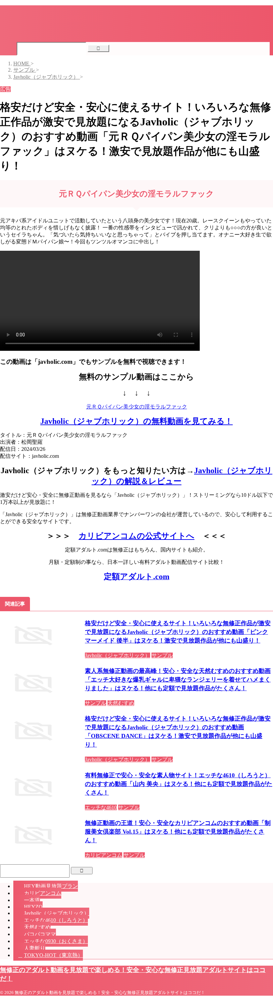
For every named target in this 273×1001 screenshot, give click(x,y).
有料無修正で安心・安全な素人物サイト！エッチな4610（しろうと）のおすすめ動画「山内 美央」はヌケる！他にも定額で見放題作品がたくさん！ (178, 784)
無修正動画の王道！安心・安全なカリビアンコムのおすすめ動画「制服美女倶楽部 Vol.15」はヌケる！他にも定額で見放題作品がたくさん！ (178, 832)
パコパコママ (40, 934)
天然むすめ (37, 927)
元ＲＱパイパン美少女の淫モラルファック (136, 406)
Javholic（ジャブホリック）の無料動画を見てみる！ (136, 421)
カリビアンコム (42, 893)
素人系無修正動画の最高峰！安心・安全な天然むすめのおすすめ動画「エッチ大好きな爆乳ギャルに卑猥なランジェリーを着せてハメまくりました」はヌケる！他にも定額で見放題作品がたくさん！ (178, 680)
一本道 (32, 900)
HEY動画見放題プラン (51, 886)
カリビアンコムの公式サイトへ (136, 536)
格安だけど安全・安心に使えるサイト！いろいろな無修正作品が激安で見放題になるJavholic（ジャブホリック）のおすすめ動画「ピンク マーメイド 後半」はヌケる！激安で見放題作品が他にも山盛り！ (178, 632)
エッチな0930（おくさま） (56, 941)
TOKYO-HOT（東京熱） (53, 955)
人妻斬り (34, 948)
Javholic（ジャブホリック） (56, 913)
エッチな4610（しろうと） (56, 920)
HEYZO (33, 907)
